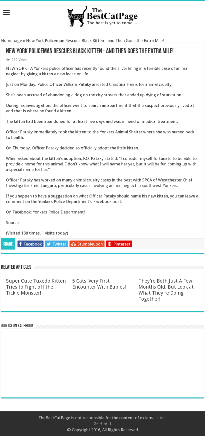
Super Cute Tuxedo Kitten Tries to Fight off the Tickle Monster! (36, 287)
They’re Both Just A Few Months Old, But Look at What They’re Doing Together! (166, 290)
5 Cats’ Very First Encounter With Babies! (99, 284)
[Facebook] (101, 424)
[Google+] (96, 424)
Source (12, 222)
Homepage (11, 40)
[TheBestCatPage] (103, 15)
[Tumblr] (110, 424)
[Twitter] (106, 424)
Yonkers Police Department (58, 211)
